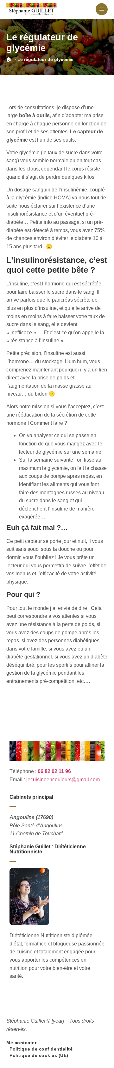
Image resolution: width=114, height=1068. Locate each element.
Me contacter (21, 1042)
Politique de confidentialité (41, 1048)
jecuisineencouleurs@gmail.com (63, 779)
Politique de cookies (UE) (39, 1055)
